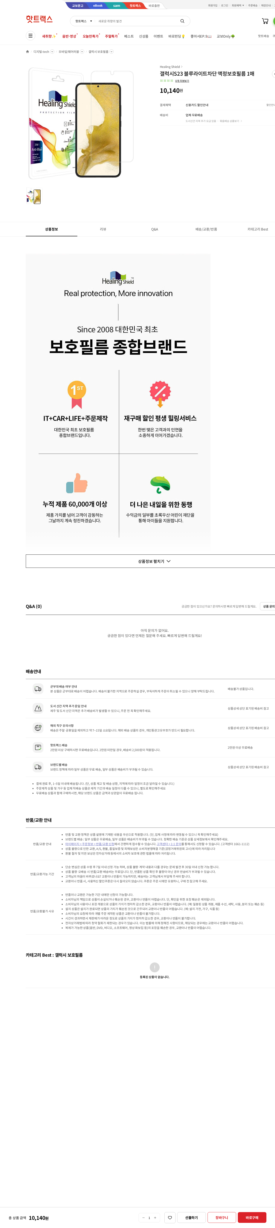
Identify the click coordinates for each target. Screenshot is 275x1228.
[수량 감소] (143, 1217)
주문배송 (253, 5)
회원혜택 (236, 5)
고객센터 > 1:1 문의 (169, 844)
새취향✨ (49, 36)
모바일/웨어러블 (69, 51)
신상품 (144, 36)
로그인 (224, 5)
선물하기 (191, 1217)
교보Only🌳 (226, 36)
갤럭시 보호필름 (98, 51)
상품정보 (51, 229)
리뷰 (103, 229)
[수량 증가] (155, 1217)
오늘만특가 (91, 36)
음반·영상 (69, 36)
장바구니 (221, 1217)
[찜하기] (170, 1217)
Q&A (154, 229)
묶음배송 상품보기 (229, 121)
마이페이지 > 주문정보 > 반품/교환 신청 (89, 844)
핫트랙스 (80, 21)
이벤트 (158, 36)
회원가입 (213, 5)
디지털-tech (41, 51)
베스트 (129, 36)
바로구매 (252, 1217)
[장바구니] (265, 21)
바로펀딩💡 (176, 36)
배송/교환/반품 (206, 229)
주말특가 (111, 36)
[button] (174, 81)
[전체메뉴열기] (30, 35)
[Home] (27, 51)
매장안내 (266, 5)
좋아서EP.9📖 (201, 36)
